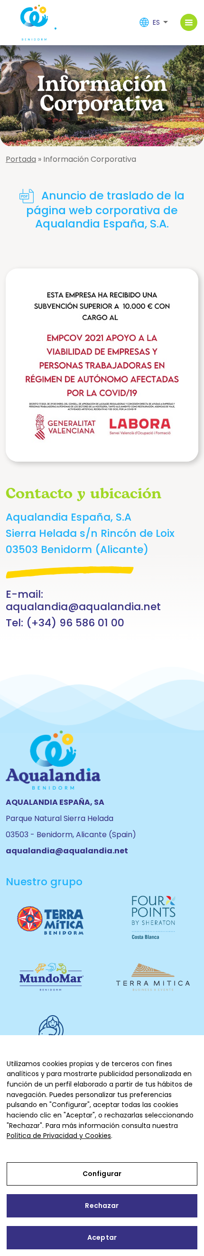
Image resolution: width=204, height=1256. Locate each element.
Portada (21, 159)
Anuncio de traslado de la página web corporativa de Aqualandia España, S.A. (105, 209)
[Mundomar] (51, 975)
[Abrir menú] (188, 22)
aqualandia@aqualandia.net (83, 606)
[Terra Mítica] (51, 917)
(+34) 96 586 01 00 (75, 622)
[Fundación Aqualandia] (51, 1031)
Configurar (102, 1173)
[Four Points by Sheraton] (153, 917)
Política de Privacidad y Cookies (59, 1135)
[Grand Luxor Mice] (153, 975)
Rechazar (102, 1205)
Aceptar (102, 1237)
